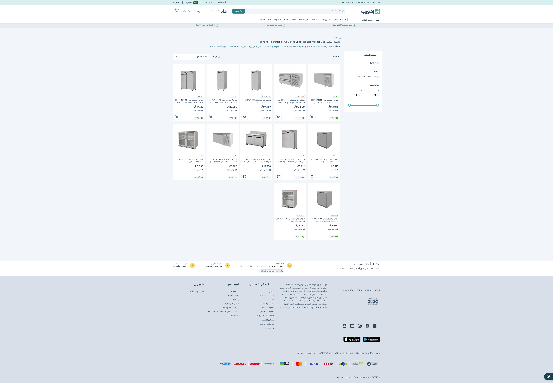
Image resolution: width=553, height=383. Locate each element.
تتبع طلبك (208, 2)
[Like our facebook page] (376, 326)
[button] (191, 2)
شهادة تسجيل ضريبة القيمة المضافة (223, 312)
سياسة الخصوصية (231, 308)
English (176, 2)
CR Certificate (233, 316)
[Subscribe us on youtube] (354, 326)
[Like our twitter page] (369, 326)
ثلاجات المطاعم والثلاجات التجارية (306, 47)
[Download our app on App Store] (352, 340)
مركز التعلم (269, 328)
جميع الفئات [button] (367, 20)
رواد (272, 300)
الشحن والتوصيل (267, 304)
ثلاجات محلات (215, 47)
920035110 (278, 266)
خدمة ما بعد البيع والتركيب (263, 316)
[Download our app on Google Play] (371, 340)
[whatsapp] (548, 376)
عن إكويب (235, 292)
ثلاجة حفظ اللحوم (231, 47)
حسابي (271, 292)
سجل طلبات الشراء (266, 296)
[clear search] (246, 11)
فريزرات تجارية (248, 47)
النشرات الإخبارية (232, 304)
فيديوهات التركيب (267, 324)
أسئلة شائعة (223, 2)
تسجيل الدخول (189, 11)
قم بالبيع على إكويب (196, 292)
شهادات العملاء (232, 296)
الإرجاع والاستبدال (267, 320)
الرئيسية (338, 38)
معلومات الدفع (268, 308)
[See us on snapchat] (346, 326)
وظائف (236, 300)
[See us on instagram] (361, 326)
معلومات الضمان (267, 312)
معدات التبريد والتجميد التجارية (272, 47)
